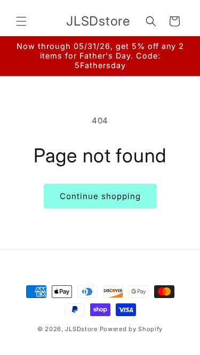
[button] (21, 21)
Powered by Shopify (131, 329)
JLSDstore (81, 329)
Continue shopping (100, 196)
